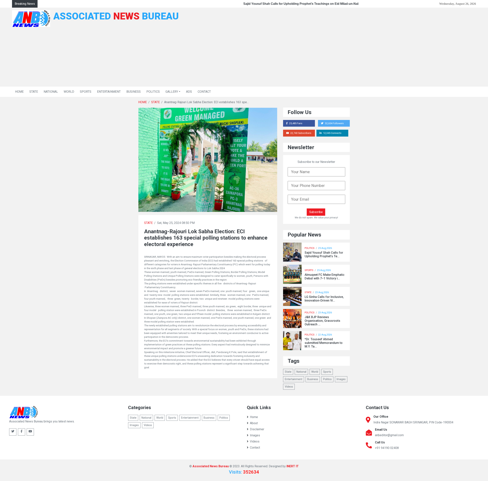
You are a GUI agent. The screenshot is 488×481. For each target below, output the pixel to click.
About (254, 423)
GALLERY (171, 91)
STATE (33, 91)
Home (254, 417)
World (314, 371)
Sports (327, 371)
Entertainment (293, 379)
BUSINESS (133, 91)
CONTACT (204, 91)
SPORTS (85, 91)
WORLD (69, 91)
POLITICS (153, 91)
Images (341, 379)
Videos (289, 386)
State (288, 371)
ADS (189, 91)
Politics (327, 379)
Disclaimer (257, 429)
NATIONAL (51, 91)
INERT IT (293, 466)
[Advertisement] (244, 58)
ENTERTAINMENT (109, 91)
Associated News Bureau (211, 466)
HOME (19, 91)
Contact (255, 447)
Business (312, 379)
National (301, 371)
